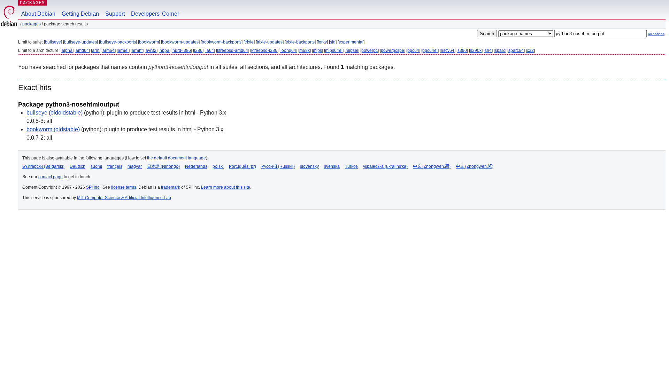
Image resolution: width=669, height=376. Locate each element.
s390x (476, 50)
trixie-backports (300, 42)
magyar (135, 166)
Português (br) (242, 166)
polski (218, 166)
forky (322, 42)
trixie (249, 42)
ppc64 (413, 50)
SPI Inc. (93, 187)
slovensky (309, 166)
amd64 (82, 50)
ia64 (210, 50)
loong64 (288, 50)
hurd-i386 (181, 50)
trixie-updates (270, 42)
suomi (96, 166)
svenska (332, 166)
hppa (164, 50)
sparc (500, 50)
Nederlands (196, 166)
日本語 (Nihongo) (163, 166)
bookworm (149, 42)
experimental (351, 42)
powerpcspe (392, 50)
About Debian (38, 14)
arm (95, 50)
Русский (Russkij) (278, 166)
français (114, 166)
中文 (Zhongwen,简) (432, 166)
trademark (170, 187)
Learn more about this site (225, 187)
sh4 (488, 50)
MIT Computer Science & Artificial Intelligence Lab (124, 197)
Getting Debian (80, 14)
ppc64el (430, 50)
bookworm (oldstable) (53, 129)
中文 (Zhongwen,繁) (474, 166)
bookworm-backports (221, 42)
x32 (530, 50)
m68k (304, 50)
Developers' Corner (155, 14)
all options (656, 34)
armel (123, 50)
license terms (123, 187)
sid (333, 42)
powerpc (369, 50)
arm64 (108, 50)
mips (317, 50)
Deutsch (77, 166)
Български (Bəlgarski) (43, 166)
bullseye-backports (118, 42)
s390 (462, 50)
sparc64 (516, 50)
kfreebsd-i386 (264, 50)
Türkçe (351, 166)
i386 (198, 50)
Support (115, 14)
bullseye (53, 42)
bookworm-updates (180, 42)
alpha (67, 50)
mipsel (352, 50)
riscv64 (447, 50)
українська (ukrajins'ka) (385, 166)
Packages (32, 2)
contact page (50, 176)
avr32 (151, 50)
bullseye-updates (80, 42)
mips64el (334, 50)
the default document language (176, 158)
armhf (137, 50)
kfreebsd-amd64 (232, 50)
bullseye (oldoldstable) (54, 113)
